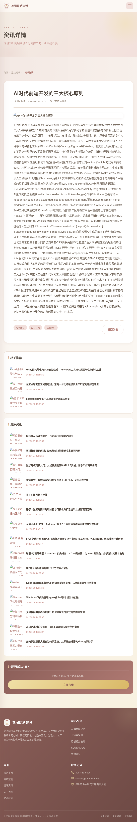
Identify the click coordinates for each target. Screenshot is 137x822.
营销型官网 (77, 735)
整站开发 (76, 754)
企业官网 (35, 327)
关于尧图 (8, 791)
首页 (6, 72)
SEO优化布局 (78, 747)
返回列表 (113, 329)
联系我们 (8, 798)
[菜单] (129, 5)
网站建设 (20, 327)
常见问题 (116, 816)
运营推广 (51, 327)
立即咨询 (68, 684)
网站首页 (8, 772)
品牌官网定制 (78, 728)
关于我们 (104, 816)
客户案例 (8, 779)
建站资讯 (15, 72)
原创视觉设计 (78, 741)
